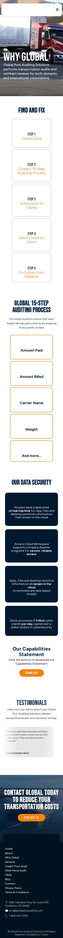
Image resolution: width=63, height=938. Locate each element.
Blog (7, 879)
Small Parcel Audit (15, 870)
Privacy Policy (13, 888)
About (9, 853)
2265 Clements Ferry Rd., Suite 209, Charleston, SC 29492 (27, 904)
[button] (57, 9)
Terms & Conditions (17, 892)
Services (10, 861)
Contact (10, 883)
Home (9, 848)
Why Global (12, 857)
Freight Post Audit (16, 866)
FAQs (8, 874)
